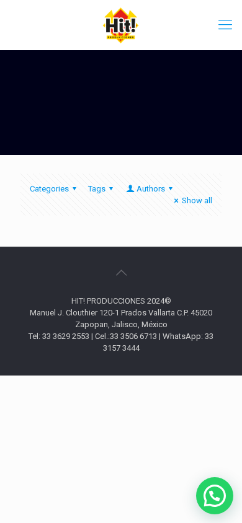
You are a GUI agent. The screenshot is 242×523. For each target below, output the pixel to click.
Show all (197, 200)
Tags (96, 188)
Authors (151, 188)
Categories (49, 188)
